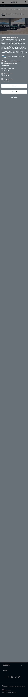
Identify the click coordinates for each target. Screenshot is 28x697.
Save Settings (14, 97)
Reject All (14, 91)
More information (5, 57)
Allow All (14, 85)
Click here (4, 56)
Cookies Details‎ (5, 65)
